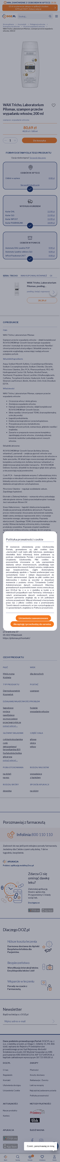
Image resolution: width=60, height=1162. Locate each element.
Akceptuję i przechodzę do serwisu (32, 624)
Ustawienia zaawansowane (33, 618)
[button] (55, 1143)
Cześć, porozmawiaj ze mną (40, 1146)
